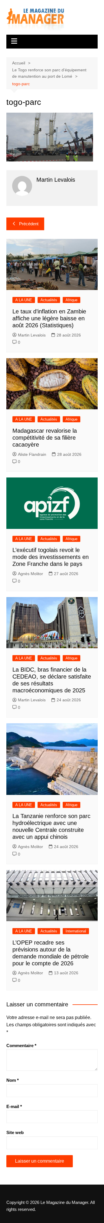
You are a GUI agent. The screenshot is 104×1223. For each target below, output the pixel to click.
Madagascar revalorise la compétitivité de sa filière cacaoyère (44, 438)
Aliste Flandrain (32, 454)
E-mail (14, 1106)
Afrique (71, 300)
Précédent (28, 223)
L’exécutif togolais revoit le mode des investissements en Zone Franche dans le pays (50, 557)
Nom (12, 1080)
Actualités (48, 300)
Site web (15, 1132)
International (76, 931)
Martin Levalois (32, 335)
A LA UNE (23, 300)
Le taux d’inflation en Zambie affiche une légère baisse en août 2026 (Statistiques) (49, 318)
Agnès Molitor (30, 573)
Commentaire (21, 1045)
